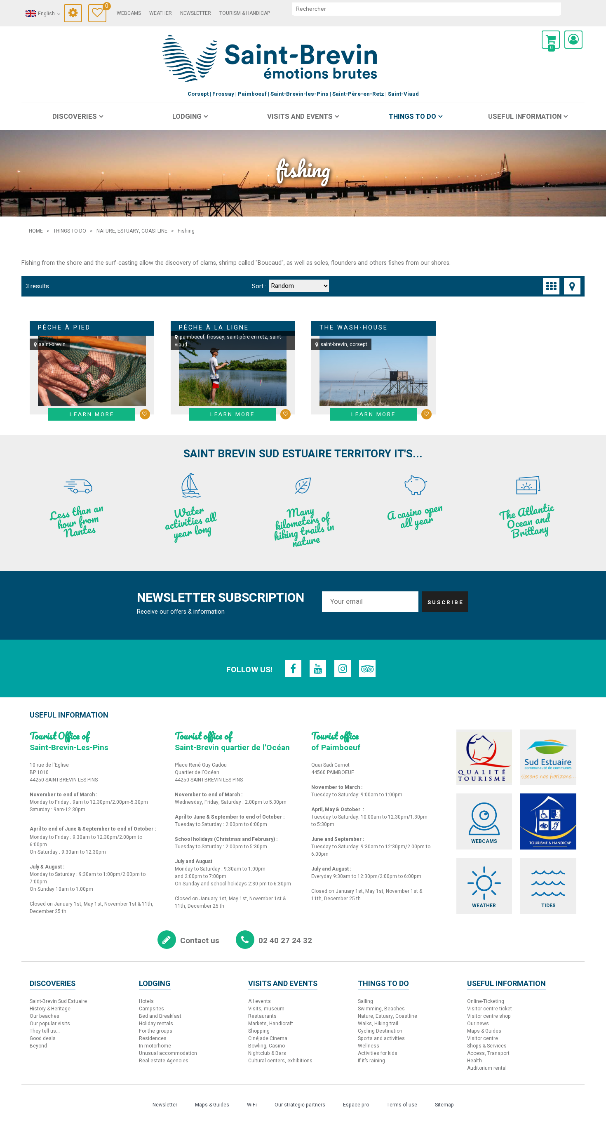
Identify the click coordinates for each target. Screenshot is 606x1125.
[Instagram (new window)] (342, 668)
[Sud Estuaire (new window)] (548, 758)
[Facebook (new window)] (293, 668)
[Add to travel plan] (145, 414)
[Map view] (572, 286)
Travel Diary (105, 7)
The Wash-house (353, 327)
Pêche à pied (64, 327)
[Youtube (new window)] (318, 668)
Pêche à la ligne (214, 327)
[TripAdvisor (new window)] (367, 668)
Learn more (92, 414)
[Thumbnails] (551, 286)
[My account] (573, 39)
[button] (551, 39)
